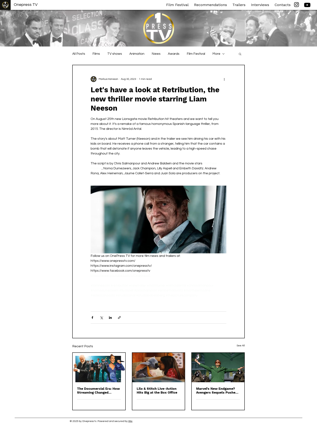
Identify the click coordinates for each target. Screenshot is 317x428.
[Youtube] (307, 5)
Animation (136, 53)
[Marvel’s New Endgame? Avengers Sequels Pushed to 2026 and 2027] (218, 367)
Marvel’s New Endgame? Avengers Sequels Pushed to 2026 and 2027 (216, 390)
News (156, 53)
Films (96, 53)
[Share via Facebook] (92, 317)
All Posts (78, 53)
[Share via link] (119, 317)
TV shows (114, 53)
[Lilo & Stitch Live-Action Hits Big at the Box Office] (158, 367)
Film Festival (196, 53)
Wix (130, 421)
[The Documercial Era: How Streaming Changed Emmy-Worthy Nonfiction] (99, 367)
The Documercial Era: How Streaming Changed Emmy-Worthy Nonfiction (98, 390)
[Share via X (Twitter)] (101, 317)
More (216, 53)
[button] (240, 53)
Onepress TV (26, 5)
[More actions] (224, 79)
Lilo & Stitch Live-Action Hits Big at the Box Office (157, 390)
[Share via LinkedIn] (110, 317)
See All (241, 345)
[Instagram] (296, 4)
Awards (173, 53)
